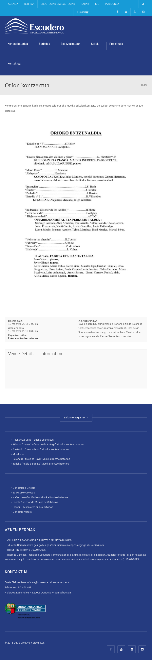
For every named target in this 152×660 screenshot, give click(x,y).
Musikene (18, 454)
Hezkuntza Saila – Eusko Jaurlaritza (33, 439)
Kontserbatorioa (18, 43)
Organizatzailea (17, 335)
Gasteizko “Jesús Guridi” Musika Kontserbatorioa (41, 449)
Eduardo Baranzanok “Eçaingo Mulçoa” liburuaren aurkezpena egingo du (48, 545)
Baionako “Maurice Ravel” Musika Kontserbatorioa (41, 458)
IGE (97, 3)
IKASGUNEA (112, 3)
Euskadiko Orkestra (24, 492)
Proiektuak (116, 43)
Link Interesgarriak (75, 417)
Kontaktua (14, 63)
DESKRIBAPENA (87, 320)
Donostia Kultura (22, 511)
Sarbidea (44, 43)
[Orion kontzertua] (34, 25)
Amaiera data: (16, 328)
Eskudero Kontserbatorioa (23, 338)
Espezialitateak (70, 43)
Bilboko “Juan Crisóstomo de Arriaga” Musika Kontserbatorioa (48, 444)
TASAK (85, 3)
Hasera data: (15, 320)
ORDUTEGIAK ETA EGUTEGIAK (58, 3)
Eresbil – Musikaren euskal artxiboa (33, 507)
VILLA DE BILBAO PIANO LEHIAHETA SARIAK (32, 540)
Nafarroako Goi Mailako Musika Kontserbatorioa (40, 497)
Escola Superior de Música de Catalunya (35, 502)
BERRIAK (29, 3)
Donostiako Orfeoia (24, 487)
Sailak (95, 43)
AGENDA (13, 3)
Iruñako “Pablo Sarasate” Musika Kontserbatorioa (41, 463)
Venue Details (20, 353)
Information (51, 353)
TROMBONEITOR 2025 (19, 550)
